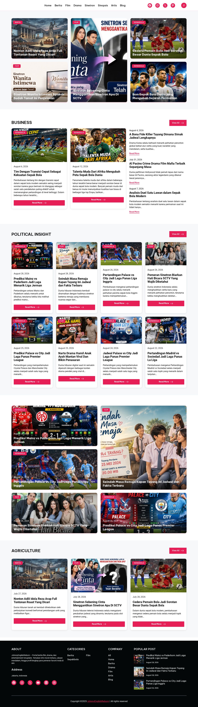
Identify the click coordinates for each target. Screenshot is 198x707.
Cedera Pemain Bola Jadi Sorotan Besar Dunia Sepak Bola (158, 52)
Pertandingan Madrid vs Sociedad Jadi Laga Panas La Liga (164, 357)
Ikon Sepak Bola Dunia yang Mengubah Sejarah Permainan (155, 96)
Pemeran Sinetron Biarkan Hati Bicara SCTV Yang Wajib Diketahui (164, 278)
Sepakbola (139, 22)
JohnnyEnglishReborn (98, 701)
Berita (18, 22)
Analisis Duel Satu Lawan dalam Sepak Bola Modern (154, 194)
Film (76, 22)
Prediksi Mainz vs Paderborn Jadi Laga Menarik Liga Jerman (28, 282)
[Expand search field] (184, 5)
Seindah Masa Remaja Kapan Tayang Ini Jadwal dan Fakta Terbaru (74, 282)
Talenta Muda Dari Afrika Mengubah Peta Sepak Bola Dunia (96, 173)
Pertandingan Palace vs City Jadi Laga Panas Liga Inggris (120, 278)
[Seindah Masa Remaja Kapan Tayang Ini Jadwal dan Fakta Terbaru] (139, 672)
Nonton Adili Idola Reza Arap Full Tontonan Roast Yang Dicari (38, 52)
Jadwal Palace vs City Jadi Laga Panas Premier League (120, 357)
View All (175, 122)
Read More (37, 203)
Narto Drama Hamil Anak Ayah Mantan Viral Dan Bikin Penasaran (74, 357)
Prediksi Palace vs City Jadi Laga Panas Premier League (32, 357)
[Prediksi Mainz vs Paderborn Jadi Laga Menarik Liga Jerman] (139, 659)
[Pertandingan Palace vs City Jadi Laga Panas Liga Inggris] (139, 685)
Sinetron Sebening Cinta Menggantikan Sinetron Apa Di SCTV (96, 94)
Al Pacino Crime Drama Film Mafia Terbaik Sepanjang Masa (157, 165)
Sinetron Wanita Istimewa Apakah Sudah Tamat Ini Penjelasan (39, 96)
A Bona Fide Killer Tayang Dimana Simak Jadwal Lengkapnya (156, 136)
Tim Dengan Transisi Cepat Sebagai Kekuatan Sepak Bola (37, 173)
